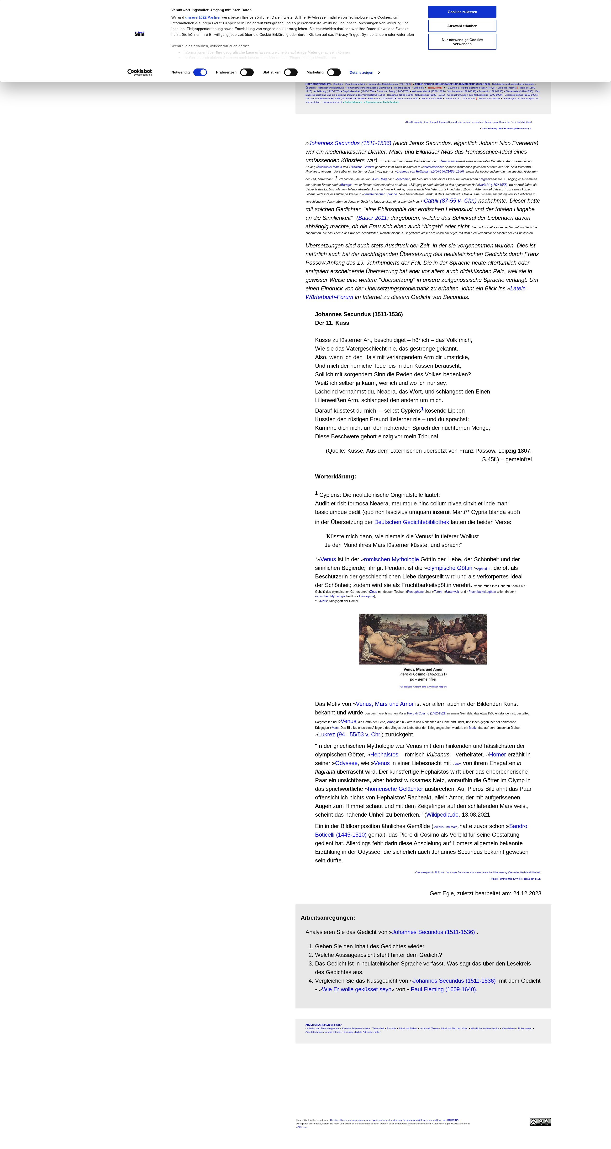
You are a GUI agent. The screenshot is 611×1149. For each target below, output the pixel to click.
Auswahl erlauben (462, 26)
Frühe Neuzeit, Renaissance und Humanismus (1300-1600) (452, 84)
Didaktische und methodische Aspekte (513, 84)
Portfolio (391, 1028)
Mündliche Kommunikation (485, 1028)
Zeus (373, 591)
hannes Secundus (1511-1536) (353, 143)
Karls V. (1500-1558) (493, 185)
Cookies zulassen (462, 12)
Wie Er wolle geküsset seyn (356, 989)
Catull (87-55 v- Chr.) (450, 200)
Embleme (419, 87)
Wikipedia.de (442, 814)
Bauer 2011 (372, 218)
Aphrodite (483, 569)
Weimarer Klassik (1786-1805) (428, 91)
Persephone (415, 591)
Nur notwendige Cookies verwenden (462, 42)
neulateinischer (433, 167)
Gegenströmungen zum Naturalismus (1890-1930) (474, 95)
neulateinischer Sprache (380, 194)
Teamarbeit (378, 1028)
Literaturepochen (318, 84)
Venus (328, 559)
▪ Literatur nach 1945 (406, 98)
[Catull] (471, 227)
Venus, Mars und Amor (385, 704)
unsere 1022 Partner (203, 17)
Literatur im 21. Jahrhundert (460, 98)
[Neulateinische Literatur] (420, 167)
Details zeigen (361, 72)
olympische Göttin (449, 568)
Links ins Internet (506, 87)
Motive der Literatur (489, 98)
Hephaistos (384, 754)
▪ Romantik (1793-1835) (490, 91)
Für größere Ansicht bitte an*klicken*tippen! (423, 686)
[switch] (247, 72)
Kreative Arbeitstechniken (356, 1028)
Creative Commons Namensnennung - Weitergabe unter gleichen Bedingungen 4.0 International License (394, 1120)
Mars (323, 601)
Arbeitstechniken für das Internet (324, 1032)
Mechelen (403, 179)
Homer (497, 754)
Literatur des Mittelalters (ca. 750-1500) (389, 84)
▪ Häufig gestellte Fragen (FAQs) (477, 87)
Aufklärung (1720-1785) (327, 91)
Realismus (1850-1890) (400, 95)
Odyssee (346, 763)
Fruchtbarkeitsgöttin (482, 591)
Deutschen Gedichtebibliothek (411, 522)
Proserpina (366, 596)
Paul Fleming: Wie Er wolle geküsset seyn (506, 128)
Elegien (484, 179)
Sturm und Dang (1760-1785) (393, 91)
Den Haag (380, 179)
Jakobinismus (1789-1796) (461, 91)
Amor (390, 722)
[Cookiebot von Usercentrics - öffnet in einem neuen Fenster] (140, 72)
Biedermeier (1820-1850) (519, 91)
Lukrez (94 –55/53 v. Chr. (350, 734)
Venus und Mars (446, 827)
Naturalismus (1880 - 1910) (430, 95)
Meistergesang (402, 87)
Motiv (472, 727)
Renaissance (448, 161)
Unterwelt (452, 591)
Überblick (338, 84)
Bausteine (453, 87)
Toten (438, 591)
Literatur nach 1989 (431, 98)
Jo (312, 143)
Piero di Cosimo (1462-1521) (426, 713)
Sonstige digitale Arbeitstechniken (362, 1032)
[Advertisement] (151, 138)
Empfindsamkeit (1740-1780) (358, 91)
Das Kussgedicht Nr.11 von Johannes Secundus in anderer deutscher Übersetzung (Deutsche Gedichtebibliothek (468, 122)
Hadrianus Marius (330, 167)
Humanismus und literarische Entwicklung (369, 87)
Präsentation (525, 1028)
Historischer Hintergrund (331, 87)
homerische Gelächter (395, 789)
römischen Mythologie (391, 559)
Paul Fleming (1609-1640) (443, 989)
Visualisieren (509, 1028)
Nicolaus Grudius (362, 167)
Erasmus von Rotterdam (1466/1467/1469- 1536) (430, 171)
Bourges (347, 185)
